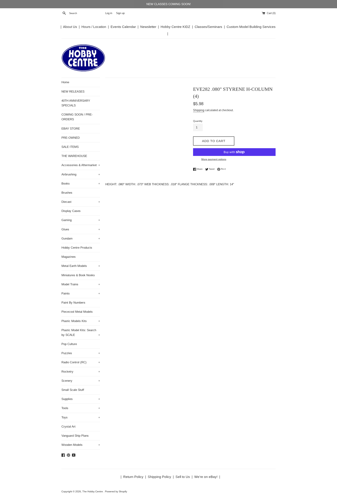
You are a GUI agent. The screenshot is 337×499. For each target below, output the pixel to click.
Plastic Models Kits (80, 321)
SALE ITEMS (70, 147)
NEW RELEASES (72, 91)
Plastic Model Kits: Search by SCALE (80, 333)
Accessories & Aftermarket (80, 165)
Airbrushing (80, 174)
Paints (80, 293)
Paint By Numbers (73, 302)
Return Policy (133, 477)
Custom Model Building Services (251, 27)
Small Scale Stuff (72, 390)
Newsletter (148, 27)
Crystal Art (68, 426)
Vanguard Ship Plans (75, 435)
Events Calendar (123, 27)
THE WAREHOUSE (74, 156)
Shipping (198, 110)
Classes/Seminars (208, 27)
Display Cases (71, 211)
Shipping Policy (159, 477)
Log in (108, 13)
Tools (80, 408)
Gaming (80, 220)
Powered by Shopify (116, 491)
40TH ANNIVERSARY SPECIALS (75, 103)
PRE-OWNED (70, 137)
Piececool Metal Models (77, 311)
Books (80, 183)
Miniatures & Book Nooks (78, 275)
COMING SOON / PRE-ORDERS (77, 117)
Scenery (80, 380)
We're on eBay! (205, 477)
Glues (80, 229)
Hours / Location (93, 27)
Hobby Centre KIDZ (175, 27)
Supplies (80, 399)
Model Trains (80, 284)
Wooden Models (80, 445)
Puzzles (80, 353)
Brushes (66, 192)
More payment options (213, 159)
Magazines (68, 256)
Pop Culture (69, 344)
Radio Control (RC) (80, 362)
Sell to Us (183, 477)
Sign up (120, 13)
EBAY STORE (70, 128)
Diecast (80, 201)
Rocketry (80, 371)
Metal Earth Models (80, 266)
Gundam (80, 238)
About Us (70, 27)
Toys (80, 417)
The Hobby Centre (93, 491)
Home (65, 82)
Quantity (197, 121)
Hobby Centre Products (76, 247)
